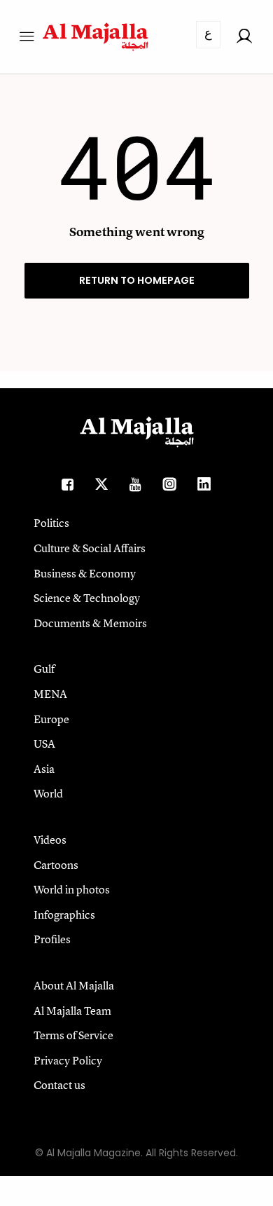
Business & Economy (85, 573)
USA (44, 743)
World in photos (72, 889)
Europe (51, 719)
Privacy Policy (68, 1060)
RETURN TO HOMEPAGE (137, 280)
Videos (50, 839)
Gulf (44, 668)
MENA (50, 693)
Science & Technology (87, 597)
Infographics (64, 914)
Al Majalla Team (72, 1010)
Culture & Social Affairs (90, 548)
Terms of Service (73, 1035)
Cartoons (56, 864)
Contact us (59, 1084)
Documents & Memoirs (90, 623)
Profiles (52, 939)
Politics (51, 522)
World (48, 793)
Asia (44, 768)
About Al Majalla (74, 985)
